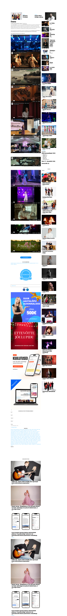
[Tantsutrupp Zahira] (48, 130)
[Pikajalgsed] (45, 51)
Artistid (43, 110)
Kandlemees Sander (47, 323)
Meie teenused (15, 10)
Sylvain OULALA (46, 109)
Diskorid (51, 24)
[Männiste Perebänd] (16, 16)
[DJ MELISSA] (45, 29)
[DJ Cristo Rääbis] (48, 78)
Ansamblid (16, 23)
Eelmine (24, 14)
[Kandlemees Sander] (48, 315)
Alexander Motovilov (47, 278)
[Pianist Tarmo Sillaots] (48, 373)
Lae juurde (12, 537)
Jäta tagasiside (25, 23)
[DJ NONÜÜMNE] (45, 34)
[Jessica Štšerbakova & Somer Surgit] (48, 299)
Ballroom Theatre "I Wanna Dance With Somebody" (47, 351)
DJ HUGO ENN (52, 68)
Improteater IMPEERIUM (48, 391)
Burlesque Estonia (47, 365)
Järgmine (36, 14)
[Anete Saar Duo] (48, 143)
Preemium (24, 10)
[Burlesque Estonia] (48, 360)
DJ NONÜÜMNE (52, 34)
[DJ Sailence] (45, 57)
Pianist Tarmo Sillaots (48, 378)
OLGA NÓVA (45, 291)
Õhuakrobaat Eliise (47, 122)
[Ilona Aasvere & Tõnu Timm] (48, 330)
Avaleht (7, 10)
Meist (21, 10)
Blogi (19, 10)
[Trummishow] (48, 220)
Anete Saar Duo (46, 148)
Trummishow (45, 225)
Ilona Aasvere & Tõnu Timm (47, 336)
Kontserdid (51, 46)
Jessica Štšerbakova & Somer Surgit (48, 305)
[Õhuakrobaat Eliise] (48, 117)
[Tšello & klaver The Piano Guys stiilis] (48, 205)
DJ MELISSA (52, 28)
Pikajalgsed (52, 51)
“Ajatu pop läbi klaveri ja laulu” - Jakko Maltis (52, 42)
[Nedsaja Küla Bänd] (48, 192)
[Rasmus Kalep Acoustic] (48, 233)
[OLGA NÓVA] (48, 286)
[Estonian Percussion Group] (48, 246)
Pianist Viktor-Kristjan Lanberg (39, 16)
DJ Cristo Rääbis (46, 83)
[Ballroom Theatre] (48, 344)
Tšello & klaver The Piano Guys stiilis (47, 211)
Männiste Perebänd (25, 16)
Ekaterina (44, 265)
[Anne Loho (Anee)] (48, 91)
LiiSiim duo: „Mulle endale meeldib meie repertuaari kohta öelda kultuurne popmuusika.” (25, 482)
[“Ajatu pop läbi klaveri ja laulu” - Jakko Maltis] (45, 43)
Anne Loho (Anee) (47, 96)
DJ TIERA (52, 23)
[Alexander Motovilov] (48, 273)
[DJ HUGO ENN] (45, 68)
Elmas (51, 62)
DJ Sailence (52, 56)
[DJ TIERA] (45, 23)
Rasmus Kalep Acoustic (48, 238)
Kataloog (10, 10)
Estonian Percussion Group (47, 251)
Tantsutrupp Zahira (47, 135)
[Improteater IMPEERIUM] (48, 386)
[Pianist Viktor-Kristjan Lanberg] (50, 16)
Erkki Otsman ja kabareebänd (46, 183)
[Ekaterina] (48, 260)
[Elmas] (45, 62)
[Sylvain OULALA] (48, 104)
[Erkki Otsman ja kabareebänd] (48, 177)
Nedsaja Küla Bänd (47, 197)
